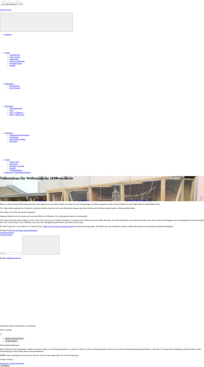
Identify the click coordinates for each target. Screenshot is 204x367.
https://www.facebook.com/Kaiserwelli (58, 226)
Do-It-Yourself (14, 88)
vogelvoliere (18, 230)
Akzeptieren (5, 366)
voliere (25, 230)
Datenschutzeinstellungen (14, 338)
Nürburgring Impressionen (19, 135)
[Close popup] (1, 334)
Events (7, 160)
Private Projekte (140, 200)
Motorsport (9, 106)
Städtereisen (13, 59)
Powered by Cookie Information (12, 363)
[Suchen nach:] (11, 253)
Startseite (8, 34)
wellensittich (32, 230)
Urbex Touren (14, 57)
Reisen (7, 53)
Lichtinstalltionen (15, 170)
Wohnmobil (9, 84)
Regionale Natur (15, 63)
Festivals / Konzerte (16, 166)
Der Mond (13, 141)
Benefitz (12, 168)
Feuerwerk (13, 164)
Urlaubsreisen (14, 55)
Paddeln (12, 65)
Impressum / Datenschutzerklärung (18, 172)
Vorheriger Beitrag (7, 233)
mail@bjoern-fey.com (13, 258)
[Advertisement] (71, 278)
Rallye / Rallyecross (16, 115)
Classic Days (14, 162)
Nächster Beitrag (6, 235)
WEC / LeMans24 (16, 113)
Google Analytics (11, 341)
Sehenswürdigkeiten (17, 61)
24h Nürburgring (15, 108)
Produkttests (14, 137)
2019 (12, 230)
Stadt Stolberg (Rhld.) (17, 139)
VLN (11, 110)
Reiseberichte (14, 86)
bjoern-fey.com (5, 10)
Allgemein (9, 133)
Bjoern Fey (85, 200)
